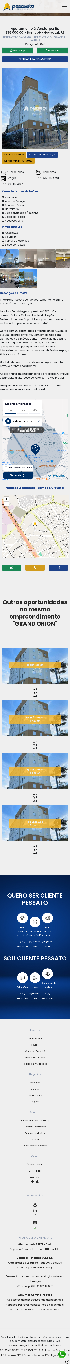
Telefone (35, 987)
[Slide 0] (32, 869)
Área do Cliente (35, 1164)
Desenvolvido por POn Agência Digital (46, 1355)
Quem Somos (35, 1038)
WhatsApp (22, 987)
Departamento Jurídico (49, 985)
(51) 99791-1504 (41, 1267)
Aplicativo (35, 1177)
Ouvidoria (35, 1139)
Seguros (35, 1101)
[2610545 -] (9, 278)
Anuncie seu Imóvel (35, 1133)
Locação (35, 1082)
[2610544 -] (9, 258)
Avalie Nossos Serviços (35, 1145)
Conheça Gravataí (35, 1051)
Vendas (35, 1089)
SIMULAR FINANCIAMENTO (35, 59)
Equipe (35, 1044)
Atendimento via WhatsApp (35, 1120)
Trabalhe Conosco (35, 1057)
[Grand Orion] (35, 683)
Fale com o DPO (12, 1355)
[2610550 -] (46, 258)
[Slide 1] (37, 869)
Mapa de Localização (35, 1126)
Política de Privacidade (35, 1063)
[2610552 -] (28, 258)
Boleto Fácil (35, 1170)
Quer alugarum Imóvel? (35, 933)
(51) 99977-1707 (41, 1286)
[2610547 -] (28, 278)
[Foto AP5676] (35, 108)
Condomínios (35, 1095)
